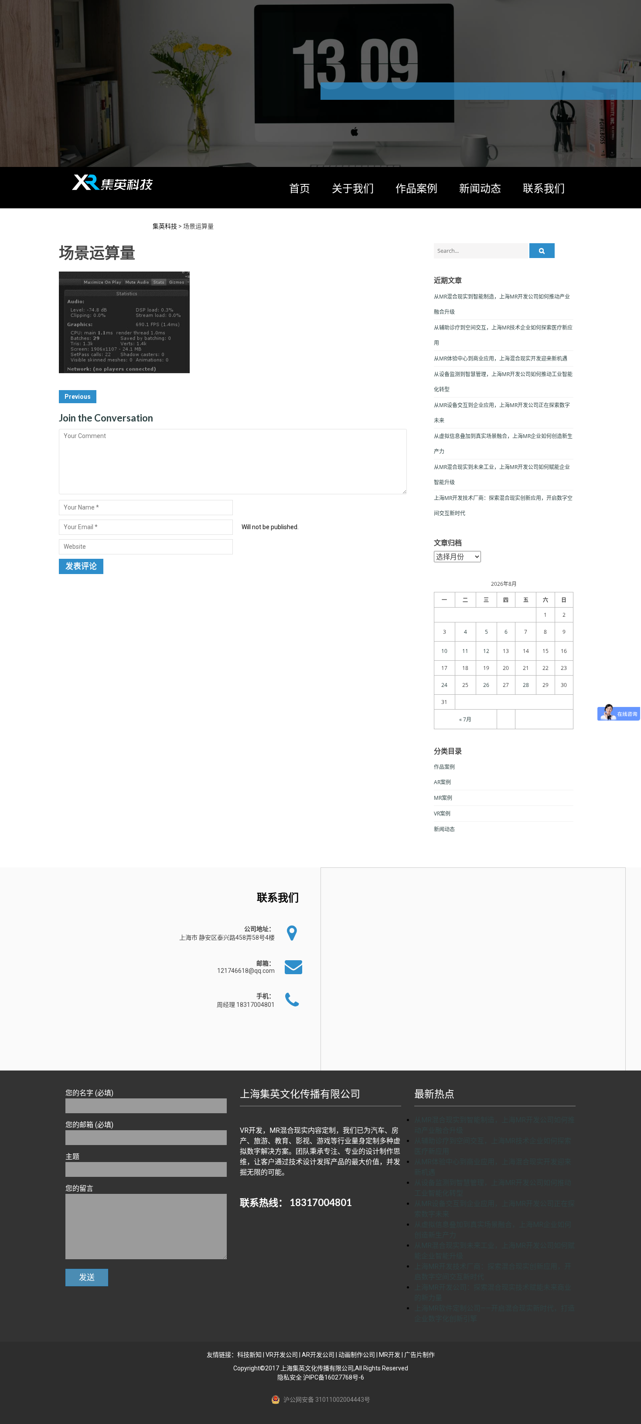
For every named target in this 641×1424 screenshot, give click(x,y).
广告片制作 (419, 1354)
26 (486, 685)
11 (465, 651)
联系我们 (544, 188)
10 (444, 651)
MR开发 (389, 1354)
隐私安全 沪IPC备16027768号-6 (320, 1377)
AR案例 (442, 782)
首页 (299, 188)
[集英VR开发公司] (113, 182)
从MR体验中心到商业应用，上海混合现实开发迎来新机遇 (500, 358)
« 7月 (465, 719)
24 (444, 685)
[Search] (542, 250)
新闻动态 (480, 188)
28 (526, 685)
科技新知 (249, 1354)
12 (486, 651)
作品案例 (416, 188)
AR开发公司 (318, 1354)
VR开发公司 (282, 1354)
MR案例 (443, 798)
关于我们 (353, 188)
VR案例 (442, 813)
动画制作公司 (356, 1354)
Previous (78, 396)
